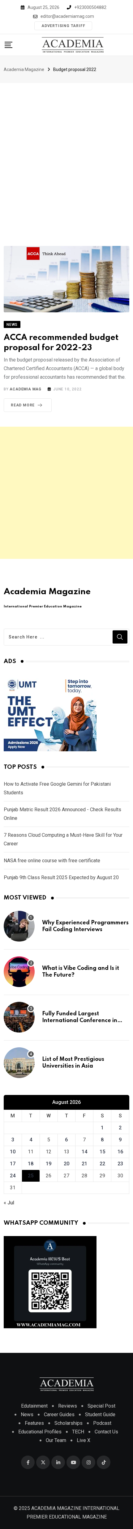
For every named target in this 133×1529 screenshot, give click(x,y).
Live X (83, 1440)
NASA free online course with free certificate (52, 860)
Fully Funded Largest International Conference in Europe (79, 1020)
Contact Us (106, 1432)
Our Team (56, 1440)
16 (120, 1152)
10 (12, 1152)
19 (48, 1164)
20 (66, 1164)
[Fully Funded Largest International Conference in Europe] (19, 1017)
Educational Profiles (40, 1432)
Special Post (101, 1406)
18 (30, 1164)
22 (102, 1164)
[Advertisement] (66, 152)
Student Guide (100, 1414)
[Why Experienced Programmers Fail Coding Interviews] (19, 926)
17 (12, 1164)
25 (30, 1176)
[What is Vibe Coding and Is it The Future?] (19, 971)
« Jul (9, 1203)
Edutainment (34, 1406)
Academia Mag (25, 389)
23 (120, 1164)
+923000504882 (90, 7)
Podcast (102, 1423)
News (27, 1414)
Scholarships (68, 1423)
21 (84, 1164)
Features (34, 1423)
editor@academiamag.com (67, 16)
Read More (23, 405)
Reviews (67, 1406)
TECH (78, 1432)
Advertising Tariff (63, 26)
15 (102, 1152)
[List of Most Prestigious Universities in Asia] (19, 1062)
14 (84, 1152)
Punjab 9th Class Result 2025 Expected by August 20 (61, 877)
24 (12, 1176)
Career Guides (59, 1414)
